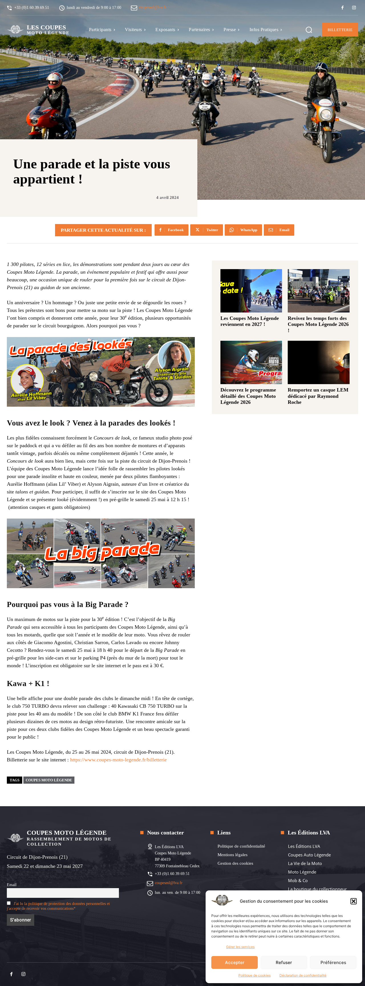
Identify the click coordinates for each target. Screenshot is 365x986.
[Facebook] (342, 8)
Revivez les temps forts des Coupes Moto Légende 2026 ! (318, 324)
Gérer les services (240, 947)
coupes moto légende (49, 780)
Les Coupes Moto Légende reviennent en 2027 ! (249, 321)
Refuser (284, 962)
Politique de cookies (254, 975)
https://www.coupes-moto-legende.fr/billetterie (118, 760)
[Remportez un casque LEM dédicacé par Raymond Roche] (319, 362)
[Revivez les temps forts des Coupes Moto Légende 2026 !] (319, 290)
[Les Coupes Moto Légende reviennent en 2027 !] (251, 290)
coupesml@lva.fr (153, 7)
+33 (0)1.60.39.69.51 (172, 874)
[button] (353, 901)
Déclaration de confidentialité (303, 975)
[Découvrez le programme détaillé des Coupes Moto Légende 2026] (251, 362)
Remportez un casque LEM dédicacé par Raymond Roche (318, 396)
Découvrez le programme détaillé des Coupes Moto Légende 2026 (248, 396)
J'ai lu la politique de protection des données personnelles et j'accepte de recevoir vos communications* (58, 906)
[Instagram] (354, 8)
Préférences (333, 962)
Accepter (234, 962)
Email (12, 884)
